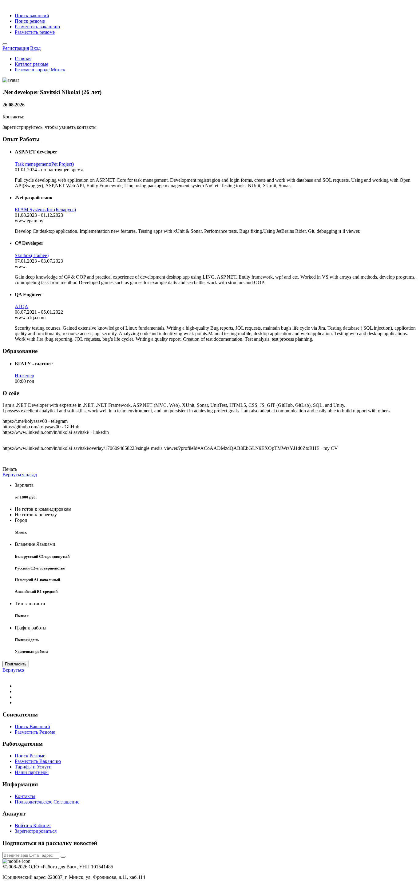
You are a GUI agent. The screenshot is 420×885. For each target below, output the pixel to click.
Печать (9, 469)
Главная (23, 58)
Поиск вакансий (32, 15)
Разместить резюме (35, 32)
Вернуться (13, 670)
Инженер (24, 375)
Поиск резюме (30, 21)
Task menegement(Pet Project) (44, 164)
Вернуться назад (19, 474)
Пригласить (15, 664)
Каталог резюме (31, 64)
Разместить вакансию (37, 26)
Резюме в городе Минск (40, 69)
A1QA (21, 306)
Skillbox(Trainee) (32, 255)
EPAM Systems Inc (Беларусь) (45, 209)
